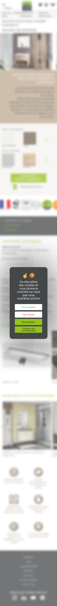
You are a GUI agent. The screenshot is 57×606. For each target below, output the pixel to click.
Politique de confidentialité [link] (28, 329)
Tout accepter (28, 307)
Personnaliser (28, 322)
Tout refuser (28, 314)
